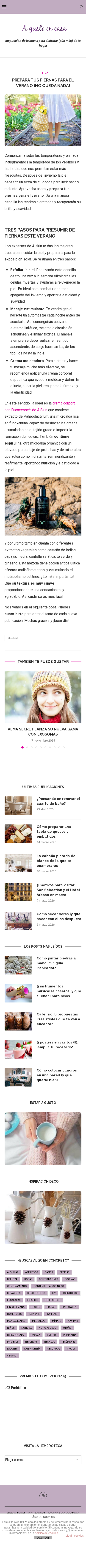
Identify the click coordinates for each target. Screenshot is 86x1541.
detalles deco (36, 1293)
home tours (14, 1314)
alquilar (12, 1272)
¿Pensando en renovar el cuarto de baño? (58, 801)
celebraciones (48, 1279)
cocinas (70, 1279)
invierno (52, 1314)
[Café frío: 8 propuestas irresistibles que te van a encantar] (18, 1021)
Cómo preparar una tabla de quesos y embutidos (54, 832)
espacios (32, 1300)
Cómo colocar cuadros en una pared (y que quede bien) (57, 1075)
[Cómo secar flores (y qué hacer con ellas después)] (18, 921)
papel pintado (16, 1335)
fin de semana (16, 1307)
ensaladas (13, 1300)
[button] (8, 710)
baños (49, 1272)
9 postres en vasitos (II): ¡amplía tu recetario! (57, 1044)
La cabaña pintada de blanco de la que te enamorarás (56, 861)
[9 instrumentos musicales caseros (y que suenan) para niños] (18, 993)
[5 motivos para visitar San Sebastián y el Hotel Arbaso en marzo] (18, 892)
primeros (12, 1342)
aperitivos (31, 1272)
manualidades (16, 1321)
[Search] (81, 7)
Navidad (73, 1321)
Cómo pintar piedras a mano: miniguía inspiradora (56, 963)
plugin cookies (75, 1535)
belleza (13, 637)
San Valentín (32, 1348)
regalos (49, 1342)
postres (51, 1335)
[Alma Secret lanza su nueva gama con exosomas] (43, 697)
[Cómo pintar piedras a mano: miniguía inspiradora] (18, 965)
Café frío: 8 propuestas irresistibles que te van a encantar (58, 1019)
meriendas (38, 1321)
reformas (31, 1342)
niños (10, 1328)
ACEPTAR (43, 1537)
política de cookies (46, 1533)
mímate (56, 1321)
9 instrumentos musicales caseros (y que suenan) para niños (59, 991)
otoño (67, 1328)
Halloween (69, 1307)
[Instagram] (43, 1495)
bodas (28, 1279)
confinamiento (17, 1286)
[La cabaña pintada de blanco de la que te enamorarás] (18, 863)
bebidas (64, 1272)
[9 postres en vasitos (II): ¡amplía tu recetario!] (18, 1049)
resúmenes (68, 1342)
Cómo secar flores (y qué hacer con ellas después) (59, 916)
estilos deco (52, 1300)
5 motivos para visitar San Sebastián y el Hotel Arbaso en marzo (58, 890)
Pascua (35, 1335)
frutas (51, 1307)
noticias (26, 1328)
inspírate (34, 1314)
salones (12, 1348)
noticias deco (47, 1328)
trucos (71, 1348)
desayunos (13, 1293)
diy (53, 1293)
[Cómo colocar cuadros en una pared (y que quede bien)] (18, 1077)
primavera (69, 1335)
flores (35, 1307)
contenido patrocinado (49, 1286)
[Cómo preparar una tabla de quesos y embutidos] (18, 833)
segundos (53, 1348)
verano (12, 1355)
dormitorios (70, 1293)
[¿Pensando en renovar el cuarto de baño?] (18, 805)
